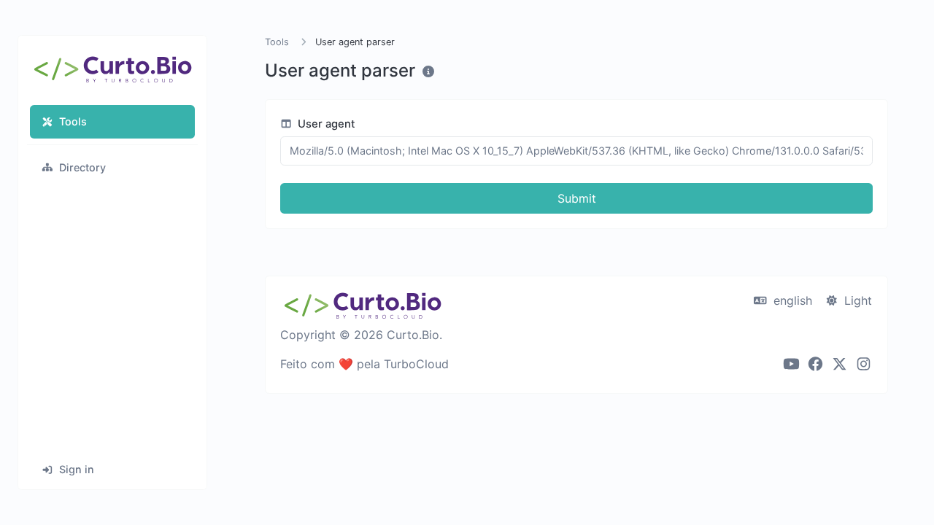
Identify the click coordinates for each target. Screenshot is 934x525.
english (791, 300)
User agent (325, 124)
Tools (73, 121)
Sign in (76, 469)
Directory (82, 167)
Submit (576, 198)
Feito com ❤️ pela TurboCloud (364, 364)
